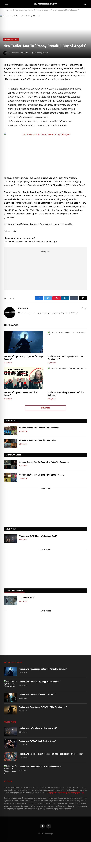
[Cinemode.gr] (45, 3)
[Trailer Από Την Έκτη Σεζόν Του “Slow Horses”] (23, 378)
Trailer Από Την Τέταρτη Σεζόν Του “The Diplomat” (66, 393)
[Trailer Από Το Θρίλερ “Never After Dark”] (10, 697)
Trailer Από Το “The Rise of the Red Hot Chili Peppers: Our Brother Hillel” (51, 754)
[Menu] (6, 3)
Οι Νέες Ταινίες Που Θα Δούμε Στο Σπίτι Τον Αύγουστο (44, 462)
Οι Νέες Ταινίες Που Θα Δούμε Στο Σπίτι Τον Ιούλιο (42, 475)
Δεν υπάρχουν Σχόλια (41, 53)
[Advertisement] (45, 269)
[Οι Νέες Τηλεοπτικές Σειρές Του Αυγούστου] (10, 430)
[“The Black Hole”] (10, 600)
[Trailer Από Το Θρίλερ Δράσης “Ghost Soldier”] (10, 684)
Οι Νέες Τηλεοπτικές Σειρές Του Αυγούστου (39, 427)
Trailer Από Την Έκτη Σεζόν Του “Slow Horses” (20, 393)
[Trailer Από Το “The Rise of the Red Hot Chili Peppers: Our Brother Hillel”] (10, 756)
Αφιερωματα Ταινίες (13, 455)
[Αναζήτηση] (84, 3)
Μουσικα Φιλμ (11, 529)
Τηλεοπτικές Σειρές (11, 39)
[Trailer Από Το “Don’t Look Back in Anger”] (10, 743)
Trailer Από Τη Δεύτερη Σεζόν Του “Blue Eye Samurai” (23, 357)
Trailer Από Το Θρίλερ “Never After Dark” (37, 694)
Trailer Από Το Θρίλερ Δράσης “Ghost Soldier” (39, 681)
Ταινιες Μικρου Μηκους (14, 590)
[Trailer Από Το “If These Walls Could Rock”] (10, 538)
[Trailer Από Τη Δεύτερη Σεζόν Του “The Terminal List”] (67, 342)
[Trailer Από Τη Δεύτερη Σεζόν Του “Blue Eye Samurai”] (23, 342)
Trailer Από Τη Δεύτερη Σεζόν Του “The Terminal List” (65, 357)
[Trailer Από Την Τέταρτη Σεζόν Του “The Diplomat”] (67, 378)
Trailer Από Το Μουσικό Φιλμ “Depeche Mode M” (40, 766)
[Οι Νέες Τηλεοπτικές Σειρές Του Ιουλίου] (10, 443)
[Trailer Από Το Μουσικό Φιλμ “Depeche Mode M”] (10, 769)
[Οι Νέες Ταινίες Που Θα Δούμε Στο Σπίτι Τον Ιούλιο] (10, 477)
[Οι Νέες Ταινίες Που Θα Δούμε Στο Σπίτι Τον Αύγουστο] (10, 464)
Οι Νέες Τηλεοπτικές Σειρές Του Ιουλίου (37, 440)
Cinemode (15, 53)
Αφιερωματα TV (11, 420)
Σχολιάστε (45, 408)
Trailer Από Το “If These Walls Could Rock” (38, 536)
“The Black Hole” (26, 597)
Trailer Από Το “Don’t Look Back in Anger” (37, 741)
